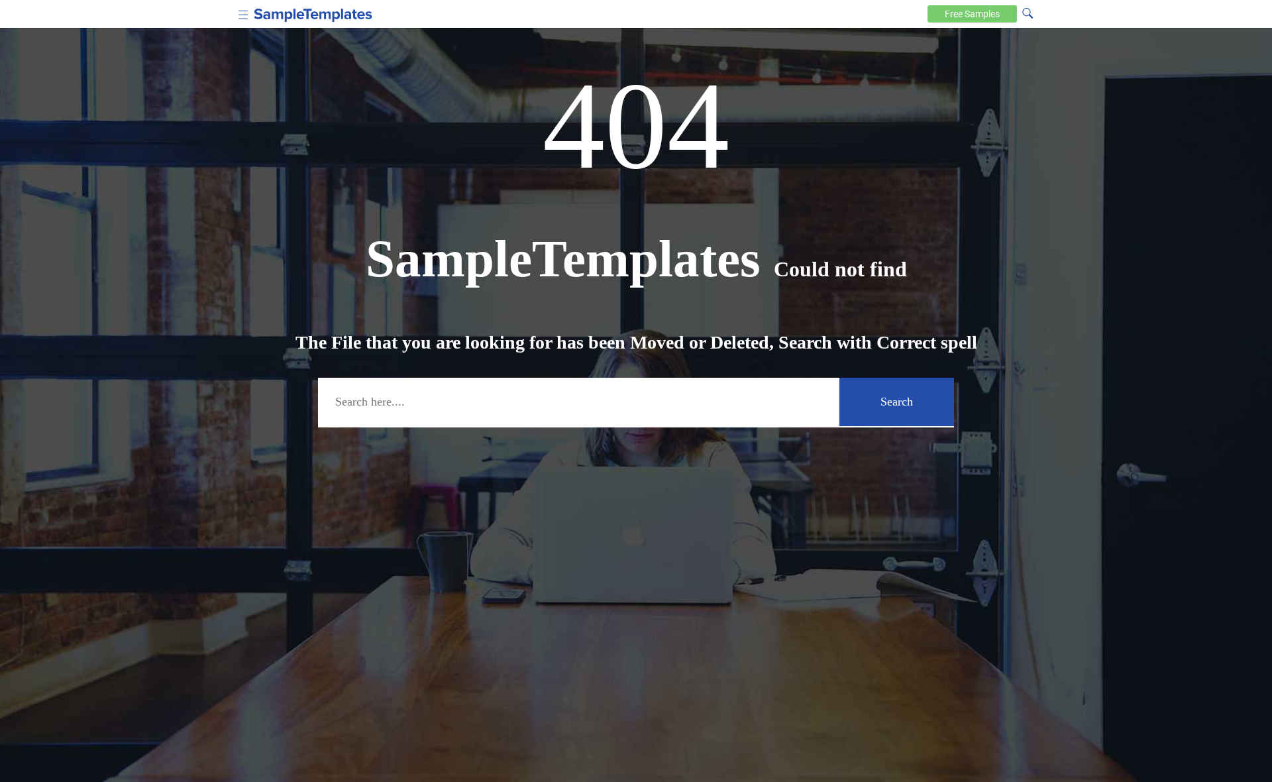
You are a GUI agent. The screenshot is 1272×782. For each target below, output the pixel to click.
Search (896, 401)
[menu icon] (243, 13)
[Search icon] (1028, 12)
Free (972, 14)
